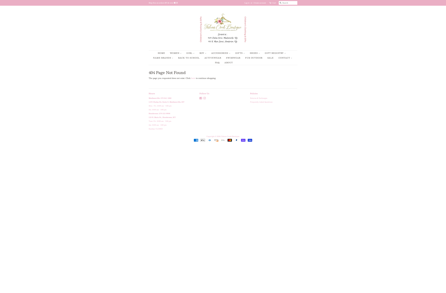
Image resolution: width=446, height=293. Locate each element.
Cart (274, 3)
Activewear (212, 57)
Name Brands (162, 57)
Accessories (220, 53)
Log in (246, 2)
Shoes (254, 53)
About (228, 62)
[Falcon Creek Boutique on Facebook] (175, 2)
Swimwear (233, 57)
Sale (270, 57)
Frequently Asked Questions (261, 102)
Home (161, 53)
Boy (202, 53)
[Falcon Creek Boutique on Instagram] (177, 2)
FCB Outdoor (253, 57)
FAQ (217, 62)
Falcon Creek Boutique (230, 136)
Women (175, 53)
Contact (285, 57)
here (193, 78)
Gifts (239, 53)
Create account (260, 2)
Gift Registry (274, 53)
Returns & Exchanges (258, 98)
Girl (189, 53)
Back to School (189, 57)
